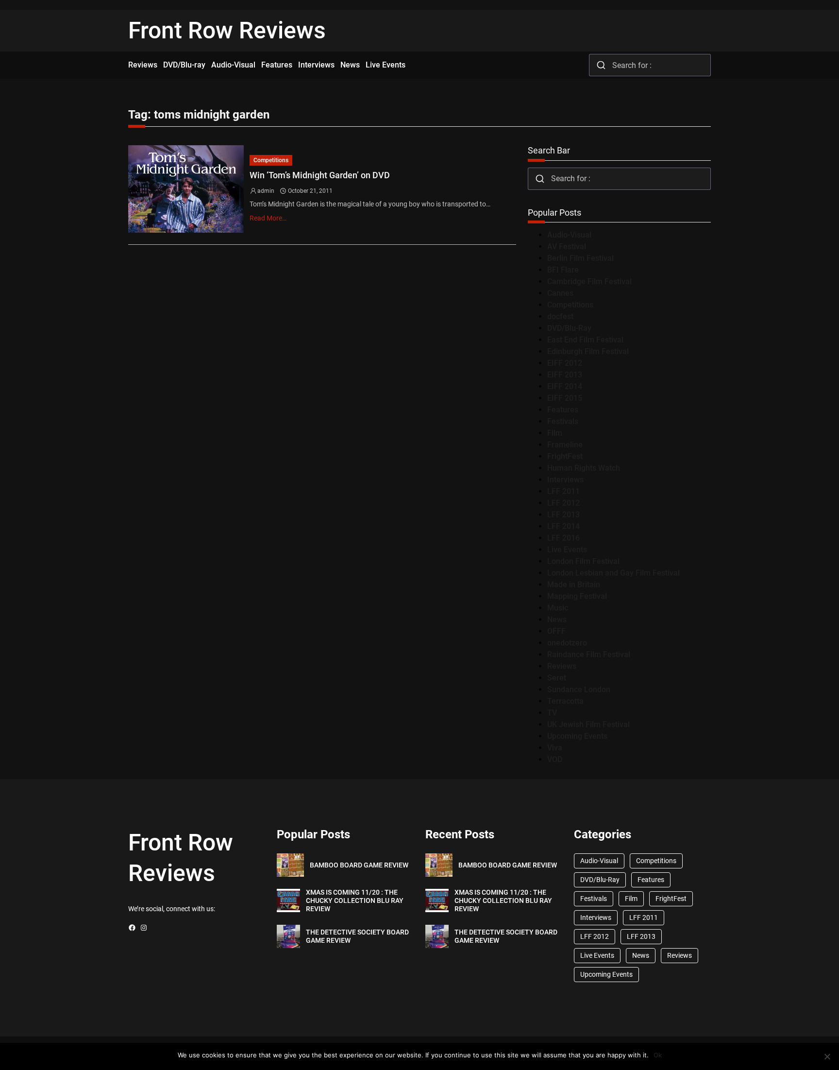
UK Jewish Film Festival (588, 724)
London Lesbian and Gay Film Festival (613, 572)
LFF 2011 (563, 491)
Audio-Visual (569, 234)
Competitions (270, 160)
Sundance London (578, 689)
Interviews (565, 479)
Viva (554, 747)
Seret (556, 677)
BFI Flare (563, 269)
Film (554, 433)
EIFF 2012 (564, 363)
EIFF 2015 (564, 398)
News (557, 619)
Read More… (268, 218)
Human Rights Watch (583, 468)
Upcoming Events (577, 736)
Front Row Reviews (227, 30)
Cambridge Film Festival (589, 281)
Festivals (562, 421)
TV (552, 712)
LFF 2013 (563, 514)
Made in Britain (573, 584)
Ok (658, 1055)
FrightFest (565, 456)
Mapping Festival (577, 596)
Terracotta (565, 701)
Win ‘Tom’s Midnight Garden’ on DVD (320, 175)
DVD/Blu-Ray (569, 328)
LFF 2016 (563, 538)
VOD (554, 759)
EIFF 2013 (564, 374)
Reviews (561, 666)
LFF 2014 (563, 526)
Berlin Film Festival (580, 258)
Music (557, 607)
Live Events (567, 549)
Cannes (560, 293)
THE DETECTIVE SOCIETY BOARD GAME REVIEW (357, 936)
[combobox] (650, 65)
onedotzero (567, 642)
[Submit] (600, 65)
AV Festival (566, 246)
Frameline (565, 444)
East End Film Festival (585, 339)
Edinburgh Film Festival (588, 351)
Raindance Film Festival (588, 654)
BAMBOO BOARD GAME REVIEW (359, 865)
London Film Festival (583, 561)
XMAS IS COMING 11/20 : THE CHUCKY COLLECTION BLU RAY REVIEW (354, 900)
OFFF (556, 631)
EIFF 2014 (564, 386)
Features (562, 409)
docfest (560, 316)
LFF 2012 (563, 503)
